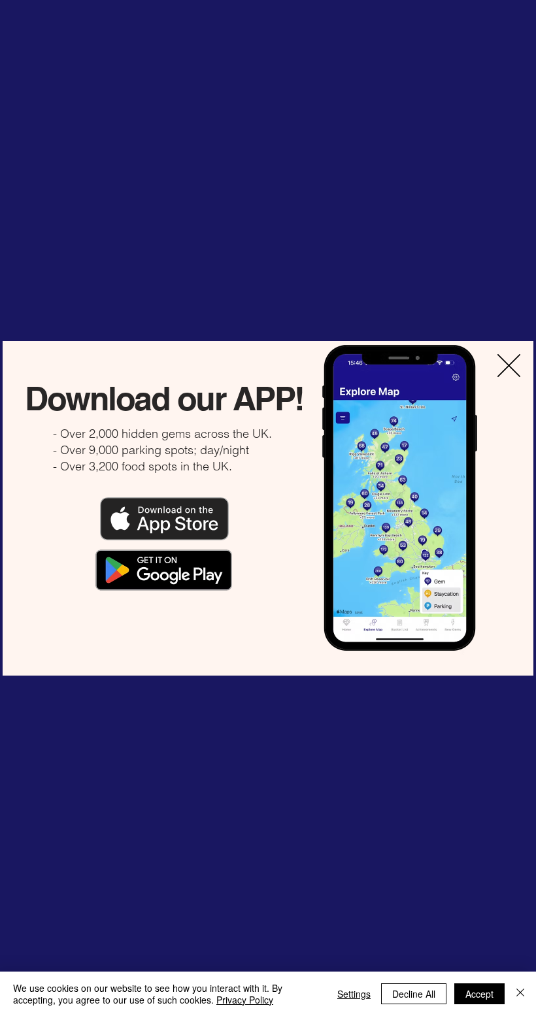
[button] (508, 365)
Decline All (413, 993)
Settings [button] (354, 993)
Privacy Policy (244, 999)
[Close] (520, 994)
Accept (479, 993)
